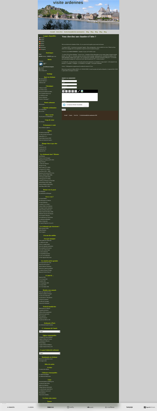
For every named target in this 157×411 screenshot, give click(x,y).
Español (42, 41)
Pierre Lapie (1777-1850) (44, 167)
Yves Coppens (42, 232)
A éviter (49, 367)
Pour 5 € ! (41, 145)
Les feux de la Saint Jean (44, 295)
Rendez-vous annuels (49, 290)
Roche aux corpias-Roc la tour (45, 359)
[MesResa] (50, 407)
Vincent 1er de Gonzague (44, 158)
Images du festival (43, 317)
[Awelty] (70, 407)
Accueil (52, 32)
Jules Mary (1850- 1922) (44, 186)
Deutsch (42, 45)
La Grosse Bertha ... (43, 198)
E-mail (63, 82)
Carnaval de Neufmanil (44, 303)
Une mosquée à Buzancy (44, 215)
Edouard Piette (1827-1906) (45, 182)
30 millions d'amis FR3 (44, 132)
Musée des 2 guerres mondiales (46, 268)
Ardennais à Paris (49, 323)
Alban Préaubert (42, 230)
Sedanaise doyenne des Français (46, 213)
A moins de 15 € (42, 149)
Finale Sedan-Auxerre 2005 (45, 138)
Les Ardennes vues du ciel (45, 391)
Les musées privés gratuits (49, 261)
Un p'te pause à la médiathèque (46, 116)
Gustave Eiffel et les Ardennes (45, 206)
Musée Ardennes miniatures (45, 266)
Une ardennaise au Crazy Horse (46, 217)
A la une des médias (49, 235)
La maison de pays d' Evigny (45, 270)
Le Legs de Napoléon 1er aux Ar (46, 223)
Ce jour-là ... (50, 275)
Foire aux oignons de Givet (45, 291)
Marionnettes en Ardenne (44, 308)
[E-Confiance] (110, 407)
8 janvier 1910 (42, 277)
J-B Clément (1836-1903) (44, 176)
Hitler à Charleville (43, 221)
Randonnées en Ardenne (49, 357)
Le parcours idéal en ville (44, 319)
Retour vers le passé (49, 190)
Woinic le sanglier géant (44, 244)
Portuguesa (43, 49)
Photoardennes (42, 392)
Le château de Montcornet (45, 376)
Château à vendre (43, 87)
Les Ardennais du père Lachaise (46, 324)
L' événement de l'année (49, 328)
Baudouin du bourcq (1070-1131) (46, 173)
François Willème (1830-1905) (46, 184)
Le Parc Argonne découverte (45, 257)
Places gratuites (42, 316)
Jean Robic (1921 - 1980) (44, 171)
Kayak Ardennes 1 (43, 80)
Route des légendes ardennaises (46, 246)
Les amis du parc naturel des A (45, 389)
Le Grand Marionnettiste (44, 253)
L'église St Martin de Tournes (45, 339)
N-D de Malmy (42, 342)
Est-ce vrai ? (50, 197)
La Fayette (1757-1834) (44, 169)
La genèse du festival (43, 310)
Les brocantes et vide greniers (45, 297)
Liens (49, 380)
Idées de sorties (49, 364)
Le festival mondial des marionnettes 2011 (88, 115)
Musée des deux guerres (44, 264)
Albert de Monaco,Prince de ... (45, 209)
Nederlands (43, 47)
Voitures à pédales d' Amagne (45, 293)
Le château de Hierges (44, 374)
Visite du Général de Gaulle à (45, 140)
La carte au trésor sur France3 (45, 134)
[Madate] (31, 407)
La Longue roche (43, 360)
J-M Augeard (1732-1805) (45, 178)
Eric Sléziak (41, 121)
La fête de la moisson (43, 299)
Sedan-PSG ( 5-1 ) (43, 136)
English (42, 39)
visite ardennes (68, 2)
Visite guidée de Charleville (45, 240)
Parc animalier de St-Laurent (45, 248)
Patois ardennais (49, 102)
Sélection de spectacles (44, 314)
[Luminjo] (129, 407)
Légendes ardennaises (49, 108)
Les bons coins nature (49, 398)
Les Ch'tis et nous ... (43, 89)
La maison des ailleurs (44, 369)
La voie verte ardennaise (44, 255)
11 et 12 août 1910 (43, 279)
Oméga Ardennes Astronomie (45, 387)
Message (64, 89)
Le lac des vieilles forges (44, 250)
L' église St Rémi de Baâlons (45, 344)
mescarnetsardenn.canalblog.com (46, 381)
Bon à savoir (50, 115)
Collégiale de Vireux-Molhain (45, 337)
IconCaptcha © (86, 106)
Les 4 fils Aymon (42, 109)
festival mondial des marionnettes (74, 32)
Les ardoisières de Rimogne (45, 193)
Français (42, 37)
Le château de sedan (43, 242)
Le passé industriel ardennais (49, 350)
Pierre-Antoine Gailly (44, 228)
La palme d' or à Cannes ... (45, 204)
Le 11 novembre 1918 (44, 286)
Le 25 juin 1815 (42, 284)
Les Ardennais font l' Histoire (49, 154)
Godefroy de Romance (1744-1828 (46, 180)
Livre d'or (59, 32)
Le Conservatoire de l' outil (45, 262)
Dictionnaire (42, 104)
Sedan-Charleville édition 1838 (46, 211)
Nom (63, 79)
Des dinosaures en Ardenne (45, 200)
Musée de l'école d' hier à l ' (45, 272)
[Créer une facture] (90, 407)
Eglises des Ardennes (43, 385)
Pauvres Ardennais (43, 97)
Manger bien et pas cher (49, 143)
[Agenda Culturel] (149, 407)
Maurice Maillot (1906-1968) (45, 175)
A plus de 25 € (42, 151)
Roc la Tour (41, 111)
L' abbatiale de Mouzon (44, 341)
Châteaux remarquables (49, 372)
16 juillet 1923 (42, 281)
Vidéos (50, 131)
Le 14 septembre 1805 (44, 283)
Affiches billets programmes (45, 312)
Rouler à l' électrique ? (44, 99)
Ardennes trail (42, 82)
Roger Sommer (42, 161)
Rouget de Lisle (42, 165)
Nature (49, 401)
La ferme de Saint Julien (44, 383)
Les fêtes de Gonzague (44, 301)
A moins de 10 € (42, 147)
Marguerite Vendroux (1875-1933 (46, 159)
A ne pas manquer (49, 239)
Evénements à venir (49, 125)
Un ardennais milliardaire (44, 219)
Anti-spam (64, 101)
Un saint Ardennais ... (43, 202)
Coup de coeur (49, 120)
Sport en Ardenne (49, 77)
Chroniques (49, 86)
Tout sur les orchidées (44, 394)
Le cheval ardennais (43, 251)
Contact (70, 115)
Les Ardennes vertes (43, 95)
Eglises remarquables (49, 335)
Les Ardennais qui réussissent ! (49, 226)
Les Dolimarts (42, 191)
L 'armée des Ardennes (44, 163)
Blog (87, 32)
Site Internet (64, 85)
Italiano (42, 43)
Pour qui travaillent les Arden (45, 91)
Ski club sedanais (43, 78)
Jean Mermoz (42, 156)
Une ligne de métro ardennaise (45, 208)
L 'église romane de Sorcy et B (45, 346)
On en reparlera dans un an (45, 93)
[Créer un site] (11, 407)
